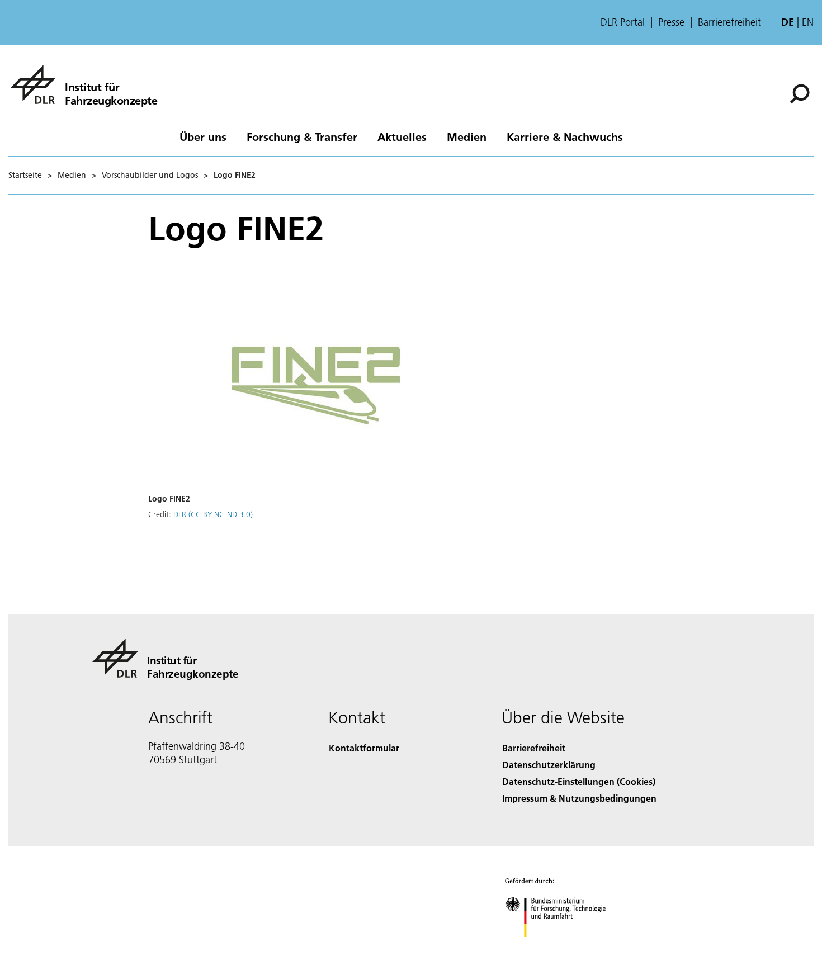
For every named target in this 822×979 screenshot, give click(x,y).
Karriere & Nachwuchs (565, 136)
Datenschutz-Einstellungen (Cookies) (578, 781)
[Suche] (801, 93)
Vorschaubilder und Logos (150, 175)
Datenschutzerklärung (549, 764)
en (808, 22)
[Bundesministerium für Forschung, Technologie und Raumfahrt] (566, 948)
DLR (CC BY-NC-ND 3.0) (213, 514)
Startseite (25, 175)
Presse (671, 22)
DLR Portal (623, 22)
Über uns (202, 136)
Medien (466, 136)
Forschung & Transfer (302, 136)
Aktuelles (402, 136)
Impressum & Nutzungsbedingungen (579, 798)
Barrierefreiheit (729, 22)
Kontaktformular (364, 748)
